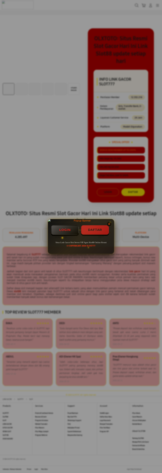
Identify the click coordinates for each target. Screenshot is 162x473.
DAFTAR (95, 230)
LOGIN (65, 230)
